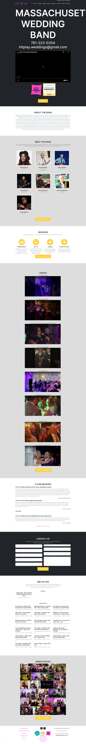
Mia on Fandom (43, 736)
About (35, 3)
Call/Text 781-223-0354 (61, 730)
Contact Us (43, 100)
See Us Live (59, 3)
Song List (68, 3)
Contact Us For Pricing (43, 256)
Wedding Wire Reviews (24, 730)
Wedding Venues (24, 735)
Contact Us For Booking (43, 470)
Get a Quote (53, 3)
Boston (24, 738)
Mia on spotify (43, 739)
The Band (39, 3)
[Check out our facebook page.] (44, 728)
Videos (48, 3)
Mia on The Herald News (43, 738)
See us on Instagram (42, 219)
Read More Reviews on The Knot (43, 526)
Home (32, 3)
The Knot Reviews (24, 728)
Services (44, 3)
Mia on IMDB (43, 741)
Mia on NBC (43, 737)
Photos (63, 3)
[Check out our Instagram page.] (41, 728)
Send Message (43, 568)
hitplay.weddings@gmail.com (43, 47)
